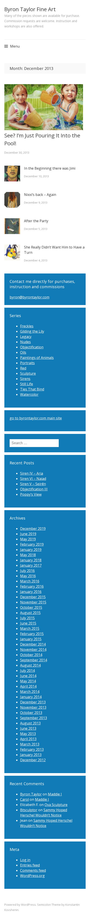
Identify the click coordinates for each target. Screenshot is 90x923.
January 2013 (31, 754)
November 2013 (33, 707)
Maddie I (55, 794)
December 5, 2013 (35, 229)
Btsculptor (28, 810)
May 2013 (28, 733)
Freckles (26, 326)
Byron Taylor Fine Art (30, 9)
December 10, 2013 (36, 176)
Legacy (25, 336)
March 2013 (29, 744)
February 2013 (32, 749)
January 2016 (31, 591)
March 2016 (29, 581)
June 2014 (28, 675)
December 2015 (33, 597)
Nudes (25, 341)
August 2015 (30, 612)
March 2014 (29, 691)
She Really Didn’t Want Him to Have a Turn (54, 250)
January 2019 (31, 549)
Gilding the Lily (32, 331)
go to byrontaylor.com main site (36, 418)
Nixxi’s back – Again (40, 194)
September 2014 (33, 660)
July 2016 (27, 570)
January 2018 (31, 560)
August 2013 (30, 723)
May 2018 (28, 554)
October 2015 (31, 607)
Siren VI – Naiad (33, 478)
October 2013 (31, 712)
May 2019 (28, 539)
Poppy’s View (31, 494)
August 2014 (30, 665)
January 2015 (31, 639)
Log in (25, 859)
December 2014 (33, 644)
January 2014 (31, 696)
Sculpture (28, 373)
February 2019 (32, 544)
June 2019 (28, 533)
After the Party (36, 220)
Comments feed (33, 870)
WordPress (28, 905)
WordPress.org (32, 875)
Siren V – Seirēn (33, 483)
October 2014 (31, 654)
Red (23, 368)
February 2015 (32, 633)
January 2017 (31, 565)
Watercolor (29, 394)
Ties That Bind (32, 389)
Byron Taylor (31, 794)
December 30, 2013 (16, 152)
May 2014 (28, 681)
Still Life (26, 384)
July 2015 (27, 618)
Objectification (31, 347)
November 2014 (33, 649)
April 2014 (28, 686)
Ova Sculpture (56, 804)
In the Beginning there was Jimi (49, 168)
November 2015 (33, 602)
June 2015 (28, 623)
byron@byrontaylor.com (29, 297)
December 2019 (33, 528)
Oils (23, 352)
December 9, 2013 (35, 202)
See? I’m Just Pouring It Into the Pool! (42, 139)
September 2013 (33, 717)
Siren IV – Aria (31, 473)
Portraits (27, 362)
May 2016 (28, 575)
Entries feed (30, 865)
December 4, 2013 (35, 260)
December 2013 (33, 702)
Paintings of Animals (37, 357)
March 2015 (29, 628)
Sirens (25, 378)
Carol (24, 799)
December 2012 (33, 760)
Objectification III (34, 489)
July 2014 (27, 670)
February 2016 (32, 586)
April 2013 (28, 739)
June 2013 (28, 728)
